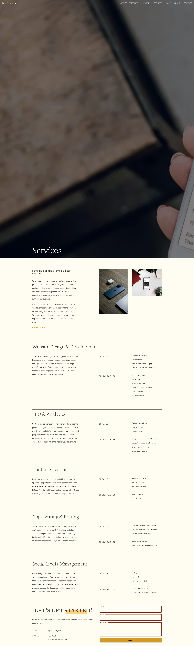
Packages (146, 3)
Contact (188, 3)
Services (158, 3)
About (177, 3)
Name (103, 606)
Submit (131, 640)
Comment (104, 622)
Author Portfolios (129, 3)
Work (168, 3)
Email (102, 614)
